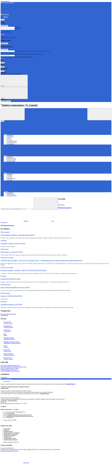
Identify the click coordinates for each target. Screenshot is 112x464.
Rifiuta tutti (13, 386)
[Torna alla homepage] (56, 105)
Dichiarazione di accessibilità (11, 434)
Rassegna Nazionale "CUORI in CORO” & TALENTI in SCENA (23, 270)
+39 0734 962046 (10, 413)
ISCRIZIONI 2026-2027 (11, 279)
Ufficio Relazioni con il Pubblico (12, 432)
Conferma (8, 101)
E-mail (16, 51)
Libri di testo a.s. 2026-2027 (12, 252)
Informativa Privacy (8, 431)
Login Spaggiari (39, 54)
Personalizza (4, 386)
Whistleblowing (7, 437)
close (2, 121)
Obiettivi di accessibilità (9, 435)
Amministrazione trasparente (10, 439)
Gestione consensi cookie (10, 438)
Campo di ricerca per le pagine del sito (10, 209)
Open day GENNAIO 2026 (11, 296)
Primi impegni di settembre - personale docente (17, 235)
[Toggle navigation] (13, 114)
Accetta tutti (24, 386)
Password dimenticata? (6, 31)
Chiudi (2, 62)
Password (17, 29)
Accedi (2, 19)
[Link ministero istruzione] (7, 2)
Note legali (6, 430)
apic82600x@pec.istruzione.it (20, 416)
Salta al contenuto (5, 1)
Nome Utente (18, 27)
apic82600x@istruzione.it (19, 414)
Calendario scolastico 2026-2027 (13, 243)
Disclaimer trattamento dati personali (9, 451)
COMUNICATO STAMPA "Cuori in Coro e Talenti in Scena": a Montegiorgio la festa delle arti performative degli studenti (41, 260)
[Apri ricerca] (99, 114)
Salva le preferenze (12, 400)
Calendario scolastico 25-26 (11, 304)
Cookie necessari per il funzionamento (10, 397)
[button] (14, 221)
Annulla (2, 101)
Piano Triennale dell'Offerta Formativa (15, 287)
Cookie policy (7, 428)
